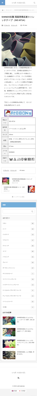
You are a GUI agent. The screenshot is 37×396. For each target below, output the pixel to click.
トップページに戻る (19, 196)
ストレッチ (14, 25)
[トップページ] (2, 10)
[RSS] (18, 378)
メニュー (2, 2)
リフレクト (7, 25)
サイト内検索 (34, 2)
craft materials (18, 2)
